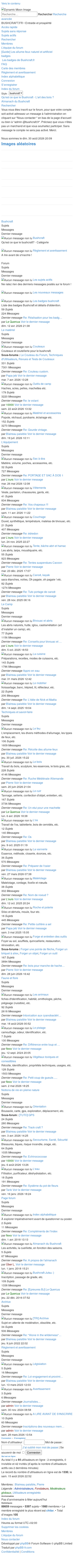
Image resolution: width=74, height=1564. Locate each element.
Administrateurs (23, 1488)
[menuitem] (13, 31)
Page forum (8, 1198)
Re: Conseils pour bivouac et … (42, 641)
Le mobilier (39, 683)
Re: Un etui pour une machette (41, 808)
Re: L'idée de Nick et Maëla (40, 700)
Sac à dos (39, 458)
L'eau (36, 1169)
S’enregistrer (20, 1438)
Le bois (37, 762)
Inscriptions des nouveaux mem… (43, 1426)
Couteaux (39, 346)
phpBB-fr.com (23, 1547)
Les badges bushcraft (46, 301)
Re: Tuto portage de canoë (39, 592)
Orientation (39, 1106)
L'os (35, 820)
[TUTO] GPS (26, 1115)
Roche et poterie (43, 907)
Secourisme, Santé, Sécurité (50, 1140)
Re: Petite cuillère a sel (37, 924)
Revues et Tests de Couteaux (36, 359)
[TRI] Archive (41, 1318)
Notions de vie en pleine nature (20, 1090)
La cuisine (39, 654)
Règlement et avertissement (50, 250)
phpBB (24, 1543)
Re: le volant (30, 400)
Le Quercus (13, 322)
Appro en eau (31, 671)
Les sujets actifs (42, 280)
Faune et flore (9, 978)
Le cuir (37, 791)
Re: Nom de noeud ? (35, 895)
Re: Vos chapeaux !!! (35, 504)
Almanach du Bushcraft (47, 1244)
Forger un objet (29, 953)
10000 (10, 405)
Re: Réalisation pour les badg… (42, 317)
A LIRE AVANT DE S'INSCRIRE (53, 1414)
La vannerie (40, 849)
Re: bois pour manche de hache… (44, 966)
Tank (9, 1190)
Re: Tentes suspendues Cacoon (42, 563)
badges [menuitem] (5, 56)
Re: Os (27, 837)
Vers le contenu (10, 3)
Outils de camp (42, 384)
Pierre (9, 567)
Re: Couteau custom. (36, 371)
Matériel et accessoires (47, 413)
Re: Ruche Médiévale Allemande (43, 778)
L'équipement (9, 442)
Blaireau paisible (16, 434)
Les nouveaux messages (48, 292)
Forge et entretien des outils (50, 936)
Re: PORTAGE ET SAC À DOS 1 (43, 475)
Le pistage (39, 1028)
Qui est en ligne (8, 1456)
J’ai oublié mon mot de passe (40, 1447)
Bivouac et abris (42, 621)
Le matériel (8, 330)
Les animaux (41, 994)
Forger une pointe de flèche (37, 949)
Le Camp (7, 604)
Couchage (39, 517)
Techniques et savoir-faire (17, 712)
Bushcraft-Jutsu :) (43, 1273)
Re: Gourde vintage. (35, 430)
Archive (6, 1302)
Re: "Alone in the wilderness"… (42, 1335)
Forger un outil (48, 953)
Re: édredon (30, 533)
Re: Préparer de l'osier (36, 866)
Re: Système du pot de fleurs (40, 1186)
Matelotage (39, 878)
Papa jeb (11, 375)
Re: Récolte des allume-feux (40, 749)
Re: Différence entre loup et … (41, 1044)
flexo (9, 1049)
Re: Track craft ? (33, 1127)
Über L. (10, 1264)
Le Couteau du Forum (34, 355)
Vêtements (39, 488)
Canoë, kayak (41, 575)
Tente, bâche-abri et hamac (49, 546)
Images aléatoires (18, 143)
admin (10, 1406)
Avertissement (41, 1389)
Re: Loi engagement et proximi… (43, 1376)
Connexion (6, 1438)
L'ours (9, 479)
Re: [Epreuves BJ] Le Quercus (41, 1289)
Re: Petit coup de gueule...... (40, 1078)
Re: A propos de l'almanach (40, 1260)
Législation (39, 1364)
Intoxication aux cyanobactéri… (42, 1015)
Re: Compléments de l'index (40, 1231)
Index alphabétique (44, 1214)
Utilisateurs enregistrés (27, 1493)
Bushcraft (7, 221)
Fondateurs (42, 1488)
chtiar (50, 1510)
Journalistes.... (32, 1401)
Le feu (36, 728)
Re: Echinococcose (35, 1156)
